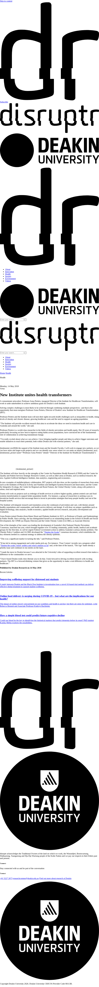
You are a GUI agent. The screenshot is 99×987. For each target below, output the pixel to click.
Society (8, 276)
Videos (8, 281)
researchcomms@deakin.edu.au (26, 878)
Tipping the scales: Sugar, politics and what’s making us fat (24, 545)
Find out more (5, 650)
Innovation (9, 272)
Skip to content (6, 1)
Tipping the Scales (51, 532)
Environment (10, 279)
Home (2, 373)
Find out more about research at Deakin (55, 878)
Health (8, 274)
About (7, 269)
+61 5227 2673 (6, 878)
